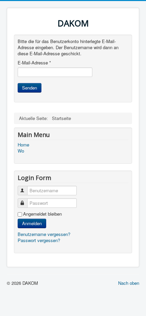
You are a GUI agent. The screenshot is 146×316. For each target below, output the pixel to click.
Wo (21, 151)
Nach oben (128, 283)
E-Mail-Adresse (34, 63)
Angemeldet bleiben (42, 214)
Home (23, 145)
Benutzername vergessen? (44, 234)
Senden (29, 87)
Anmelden (32, 223)
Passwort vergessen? (39, 240)
